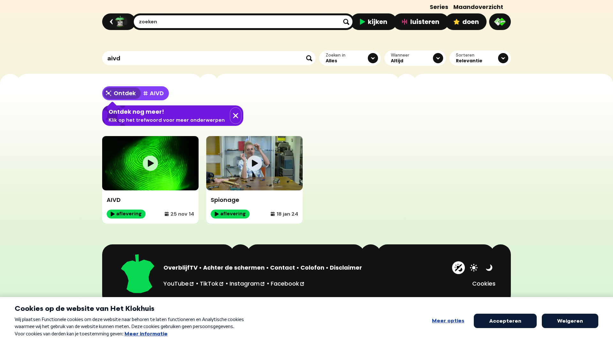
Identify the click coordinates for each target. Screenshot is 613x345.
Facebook (288, 283)
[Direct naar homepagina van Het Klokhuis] (137, 274)
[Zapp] (500, 21)
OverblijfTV (180, 268)
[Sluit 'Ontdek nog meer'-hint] (235, 115)
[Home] (118, 21)
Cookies (484, 284)
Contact (282, 268)
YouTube (178, 283)
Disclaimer (346, 268)
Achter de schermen (234, 268)
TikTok (212, 283)
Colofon (312, 268)
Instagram (247, 283)
